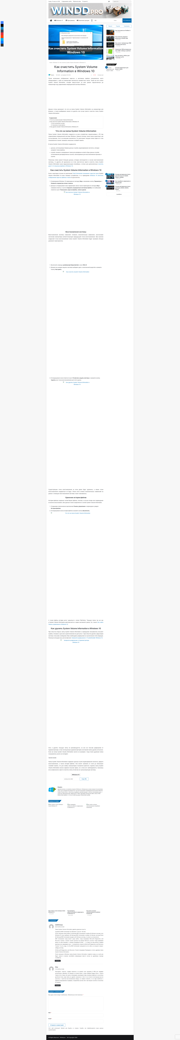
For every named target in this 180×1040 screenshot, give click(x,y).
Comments (126, 26)
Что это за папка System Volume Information (61, 120)
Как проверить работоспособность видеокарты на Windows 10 (75, 912)
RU (95, 20)
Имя (49, 1012)
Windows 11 (59, 20)
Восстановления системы (59, 123)
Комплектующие (83, 20)
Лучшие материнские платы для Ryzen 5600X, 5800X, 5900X (122, 188)
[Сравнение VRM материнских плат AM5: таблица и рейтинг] (110, 51)
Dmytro (52, 75)
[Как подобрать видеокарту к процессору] (110, 182)
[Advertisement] (76, 97)
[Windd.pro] (90, 10)
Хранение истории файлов (59, 125)
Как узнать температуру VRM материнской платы (123, 43)
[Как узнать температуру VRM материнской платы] (110, 45)
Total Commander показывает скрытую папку (86, 173)
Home (50, 62)
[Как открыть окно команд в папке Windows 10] (56, 856)
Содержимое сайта (67, 1)
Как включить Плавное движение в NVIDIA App (121, 37)
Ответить (57, 960)
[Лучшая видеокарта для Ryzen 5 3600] (110, 120)
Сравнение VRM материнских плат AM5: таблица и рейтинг (123, 50)
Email (50, 1018)
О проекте (85, 1)
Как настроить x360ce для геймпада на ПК (122, 56)
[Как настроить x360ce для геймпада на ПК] (110, 57)
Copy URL (84, 779)
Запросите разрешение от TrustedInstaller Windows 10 (87, 638)
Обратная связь (77, 1)
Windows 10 (56, 62)
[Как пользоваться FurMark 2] (110, 32)
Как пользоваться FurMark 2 (122, 30)
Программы (71, 20)
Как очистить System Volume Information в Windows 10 (64, 121)
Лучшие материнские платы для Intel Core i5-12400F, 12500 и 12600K (122, 176)
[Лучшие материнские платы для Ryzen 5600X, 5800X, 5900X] (110, 188)
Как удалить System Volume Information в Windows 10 (64, 126)
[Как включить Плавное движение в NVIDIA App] (110, 38)
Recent (110, 26)
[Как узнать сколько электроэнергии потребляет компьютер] (94, 856)
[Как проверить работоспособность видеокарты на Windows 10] (75, 856)
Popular (118, 26)
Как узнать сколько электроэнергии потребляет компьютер (93, 912)
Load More (119, 194)
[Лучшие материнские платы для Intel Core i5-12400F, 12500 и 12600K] (110, 176)
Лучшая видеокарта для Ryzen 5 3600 (121, 68)
